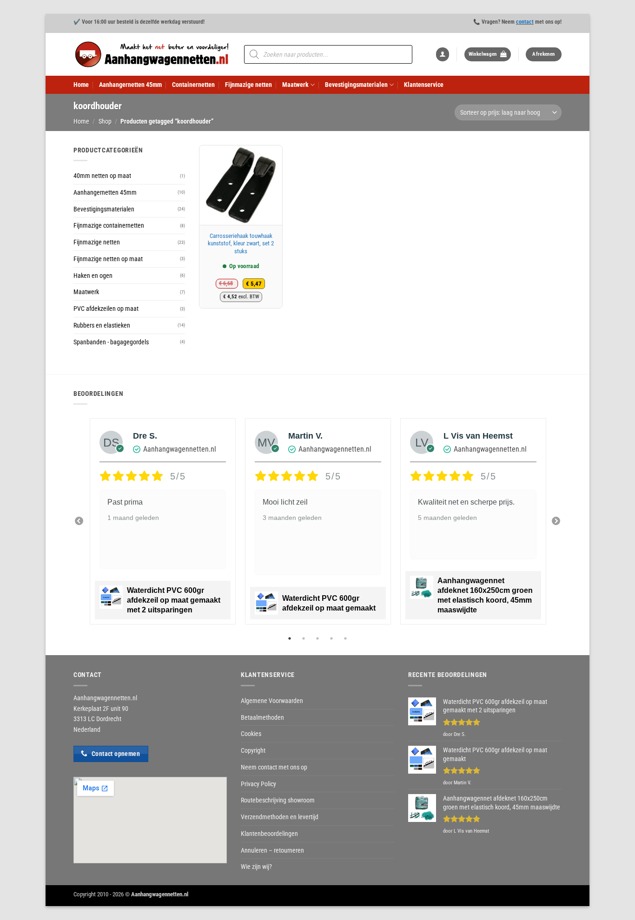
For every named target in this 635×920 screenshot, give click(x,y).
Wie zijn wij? (256, 866)
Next (556, 521)
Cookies (251, 733)
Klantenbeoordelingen (269, 833)
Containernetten (193, 84)
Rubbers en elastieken (101, 325)
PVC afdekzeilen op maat (106, 308)
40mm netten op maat (102, 175)
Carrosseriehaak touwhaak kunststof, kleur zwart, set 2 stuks (241, 243)
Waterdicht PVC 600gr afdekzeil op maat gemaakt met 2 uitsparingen (173, 600)
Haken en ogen (92, 275)
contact (525, 22)
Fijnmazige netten (248, 84)
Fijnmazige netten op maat (108, 259)
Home (81, 84)
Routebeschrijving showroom (278, 800)
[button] (442, 54)
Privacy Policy (258, 784)
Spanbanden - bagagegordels (111, 342)
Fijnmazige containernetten (108, 225)
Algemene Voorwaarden (272, 700)
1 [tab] (290, 638)
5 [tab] (346, 638)
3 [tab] (318, 638)
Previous (79, 521)
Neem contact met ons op (274, 767)
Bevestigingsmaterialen (356, 84)
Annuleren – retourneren (272, 850)
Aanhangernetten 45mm (130, 84)
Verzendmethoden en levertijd (279, 817)
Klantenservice (423, 84)
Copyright (253, 750)
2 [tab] (304, 638)
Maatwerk (295, 84)
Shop (105, 121)
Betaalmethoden (262, 717)
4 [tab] (332, 638)
